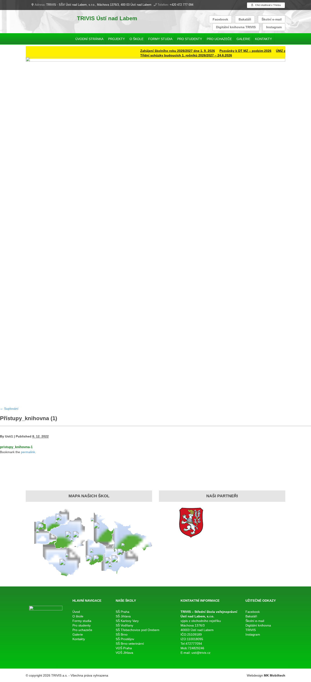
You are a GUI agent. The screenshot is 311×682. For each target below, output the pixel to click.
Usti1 (9, 436)
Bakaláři (245, 19)
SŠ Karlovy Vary (127, 621)
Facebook (220, 19)
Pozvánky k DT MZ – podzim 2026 (237, 51)
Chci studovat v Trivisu (268, 5)
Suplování (9, 408)
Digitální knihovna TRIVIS (236, 27)
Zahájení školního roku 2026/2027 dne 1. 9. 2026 (168, 51)
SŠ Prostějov (125, 639)
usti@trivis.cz (200, 652)
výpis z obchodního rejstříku (201, 621)
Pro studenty (189, 39)
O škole (136, 39)
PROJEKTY (116, 39)
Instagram (274, 27)
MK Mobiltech (274, 675)
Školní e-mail (272, 19)
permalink (28, 452)
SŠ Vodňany (124, 625)
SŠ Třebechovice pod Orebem (137, 630)
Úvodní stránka (89, 39)
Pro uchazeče (219, 39)
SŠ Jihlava (123, 616)
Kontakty (263, 39)
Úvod (76, 612)
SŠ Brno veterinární (130, 643)
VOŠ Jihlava (124, 652)
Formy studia (160, 39)
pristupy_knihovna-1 (16, 447)
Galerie (243, 39)
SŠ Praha (122, 612)
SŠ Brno (121, 634)
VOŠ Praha (124, 648)
